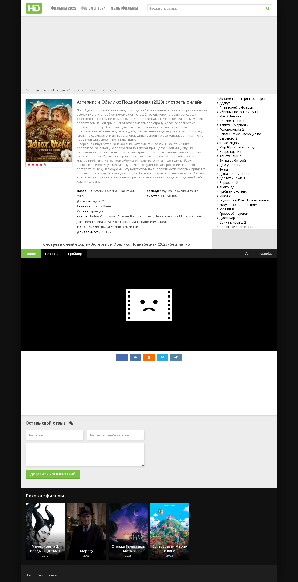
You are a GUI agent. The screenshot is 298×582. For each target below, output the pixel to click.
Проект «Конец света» (237, 226)
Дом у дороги (230, 165)
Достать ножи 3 (232, 178)
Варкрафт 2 (228, 182)
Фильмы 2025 (63, 8)
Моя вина (227, 209)
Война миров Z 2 (232, 222)
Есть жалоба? (261, 253)
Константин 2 (230, 156)
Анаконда (226, 187)
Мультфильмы (124, 8)
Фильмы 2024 (93, 8)
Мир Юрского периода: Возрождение (237, 149)
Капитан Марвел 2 (234, 125)
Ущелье (225, 196)
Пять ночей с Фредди (236, 107)
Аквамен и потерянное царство (244, 98)
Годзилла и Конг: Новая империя (245, 200)
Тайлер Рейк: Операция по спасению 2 (240, 136)
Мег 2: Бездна (230, 116)
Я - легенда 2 (229, 142)
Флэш (223, 169)
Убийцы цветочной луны (238, 112)
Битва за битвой (232, 160)
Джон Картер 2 (231, 218)
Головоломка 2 (231, 129)
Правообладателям (41, 575)
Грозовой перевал (234, 213)
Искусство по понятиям (238, 204)
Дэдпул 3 (226, 103)
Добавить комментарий (53, 474)
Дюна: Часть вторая (235, 173)
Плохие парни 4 (231, 120)
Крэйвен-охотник (233, 191)
